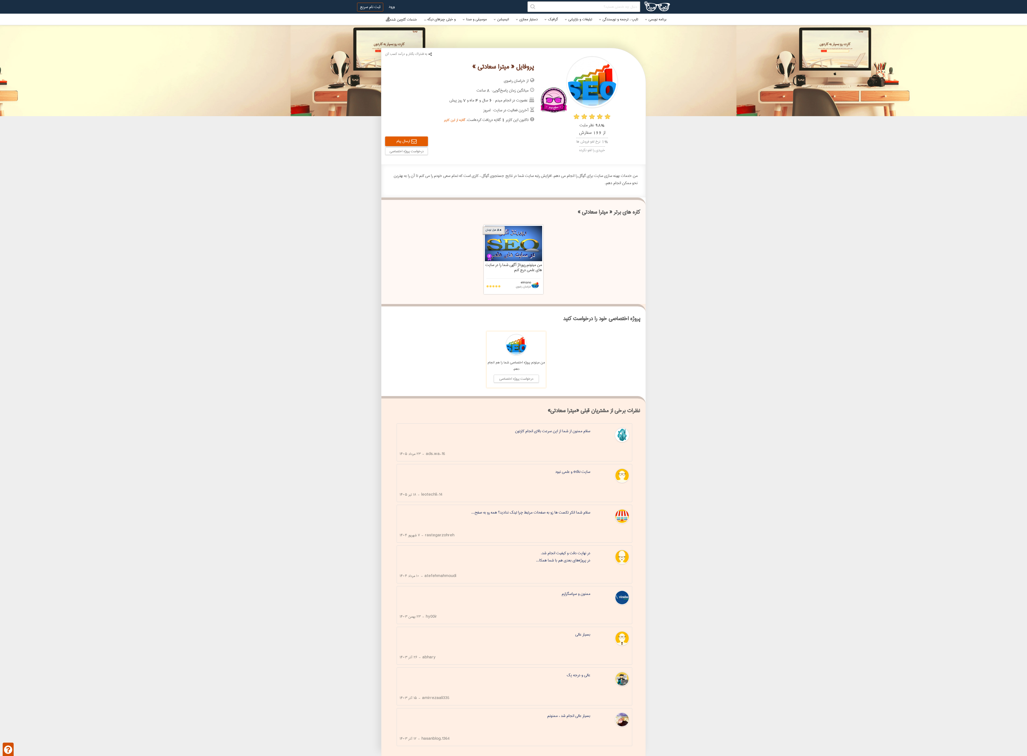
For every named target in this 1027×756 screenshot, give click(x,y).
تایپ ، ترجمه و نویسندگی (620, 19)
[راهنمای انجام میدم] (8, 749)
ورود (392, 6)
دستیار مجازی (528, 19)
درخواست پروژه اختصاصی (407, 151)
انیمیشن (503, 19)
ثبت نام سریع (370, 6)
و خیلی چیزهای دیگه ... (440, 19)
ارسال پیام (403, 141)
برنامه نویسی (657, 19)
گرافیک (553, 19)
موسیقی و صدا (476, 19)
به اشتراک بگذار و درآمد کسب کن (406, 54)
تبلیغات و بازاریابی (580, 19)
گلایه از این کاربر (454, 120)
